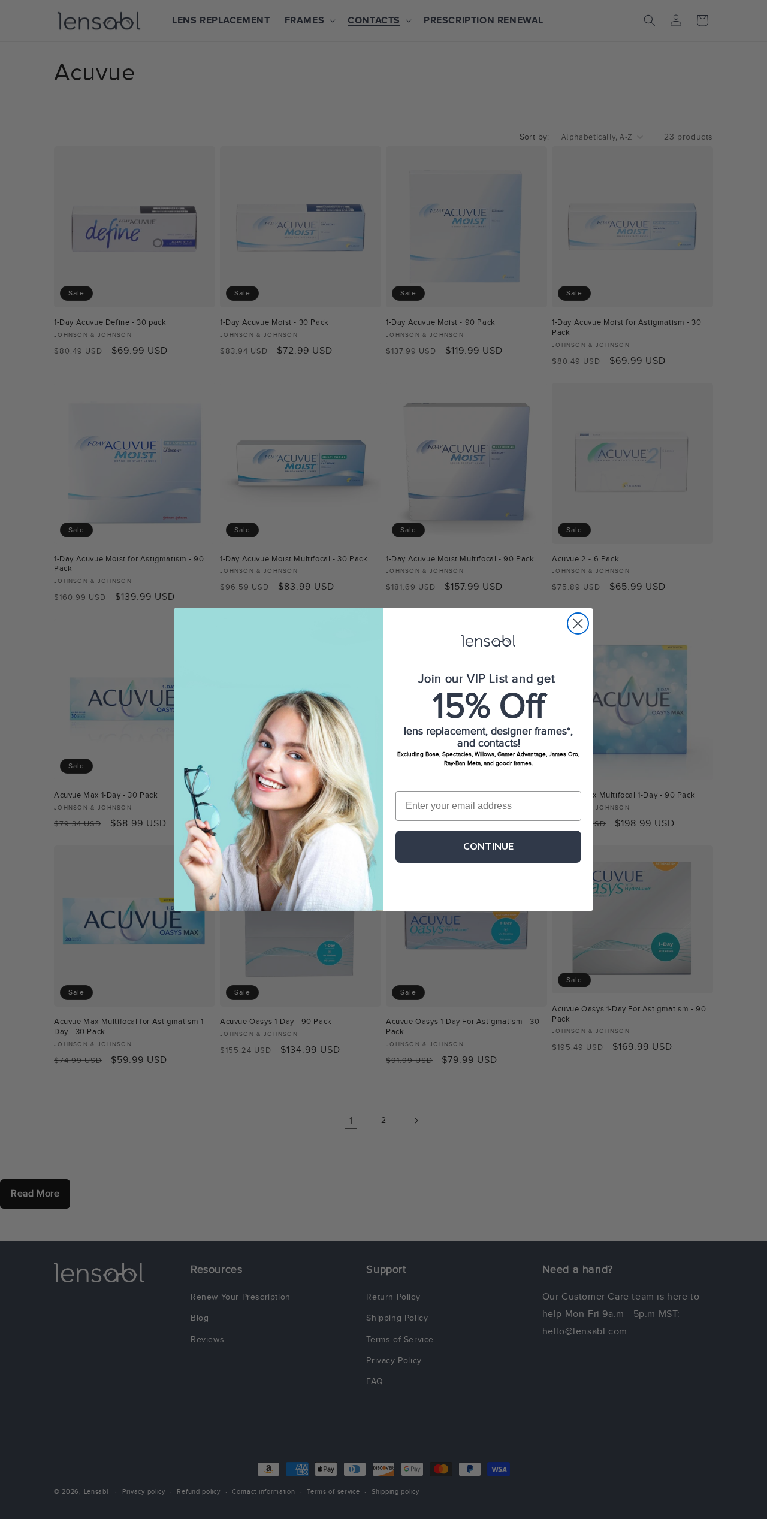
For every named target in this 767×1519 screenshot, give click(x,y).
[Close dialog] (577, 623)
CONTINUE (488, 846)
